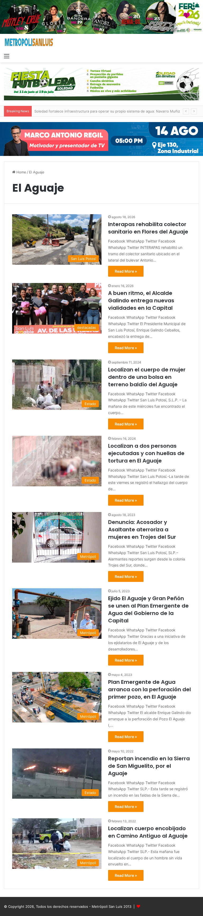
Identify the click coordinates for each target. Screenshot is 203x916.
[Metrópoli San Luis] (29, 42)
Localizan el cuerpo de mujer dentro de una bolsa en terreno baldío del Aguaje (147, 377)
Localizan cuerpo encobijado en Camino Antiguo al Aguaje (148, 832)
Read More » (126, 271)
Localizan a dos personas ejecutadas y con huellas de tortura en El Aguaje (146, 453)
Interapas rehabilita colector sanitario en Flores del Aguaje (148, 228)
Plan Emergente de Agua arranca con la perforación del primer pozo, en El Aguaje (149, 689)
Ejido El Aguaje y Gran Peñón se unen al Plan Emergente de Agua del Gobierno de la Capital (148, 609)
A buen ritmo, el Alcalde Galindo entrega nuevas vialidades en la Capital (141, 300)
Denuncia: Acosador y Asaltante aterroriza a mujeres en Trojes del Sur (142, 529)
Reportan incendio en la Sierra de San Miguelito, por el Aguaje (149, 766)
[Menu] (6, 56)
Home (20, 172)
